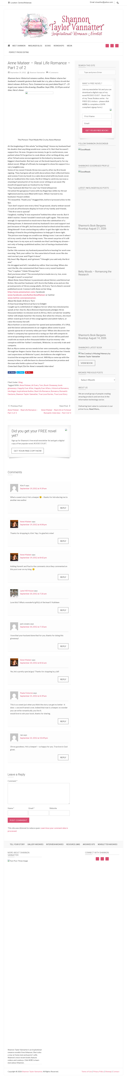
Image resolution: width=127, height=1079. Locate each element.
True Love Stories (45, 394)
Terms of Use (86, 1071)
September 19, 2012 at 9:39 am (33, 488)
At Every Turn (37, 385)
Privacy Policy (98, 1071)
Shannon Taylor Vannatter (27, 394)
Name (11, 808)
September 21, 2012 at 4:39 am (33, 696)
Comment (12, 781)
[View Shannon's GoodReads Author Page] (97, 176)
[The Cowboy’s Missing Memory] (97, 355)
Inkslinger (12, 391)
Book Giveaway (50, 385)
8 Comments (53, 72)
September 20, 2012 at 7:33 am (33, 627)
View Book (87, 363)
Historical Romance (60, 388)
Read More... (94, 409)
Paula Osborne (26, 693)
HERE (31, 1060)
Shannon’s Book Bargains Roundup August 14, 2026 (92, 337)
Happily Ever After (25, 388)
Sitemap (108, 1071)
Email (31, 808)
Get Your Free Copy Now (27, 451)
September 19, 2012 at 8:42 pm (33, 557)
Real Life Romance (42, 391)
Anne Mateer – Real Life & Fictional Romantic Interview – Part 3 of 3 (56, 411)
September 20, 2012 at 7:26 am (33, 593)
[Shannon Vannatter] (63, 37)
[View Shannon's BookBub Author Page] (97, 154)
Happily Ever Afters (42, 388)
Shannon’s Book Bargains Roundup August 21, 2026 (92, 227)
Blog (20, 382)
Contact (116, 1071)
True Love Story (60, 394)
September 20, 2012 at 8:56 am (33, 663)
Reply (63, 508)
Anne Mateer (25, 385)
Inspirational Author (25, 391)
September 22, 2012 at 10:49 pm (34, 738)
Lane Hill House (26, 590)
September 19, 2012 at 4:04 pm (33, 524)
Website (53, 808)
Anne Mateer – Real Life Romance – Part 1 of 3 (23, 411)
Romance (55, 391)
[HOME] (9, 46)
